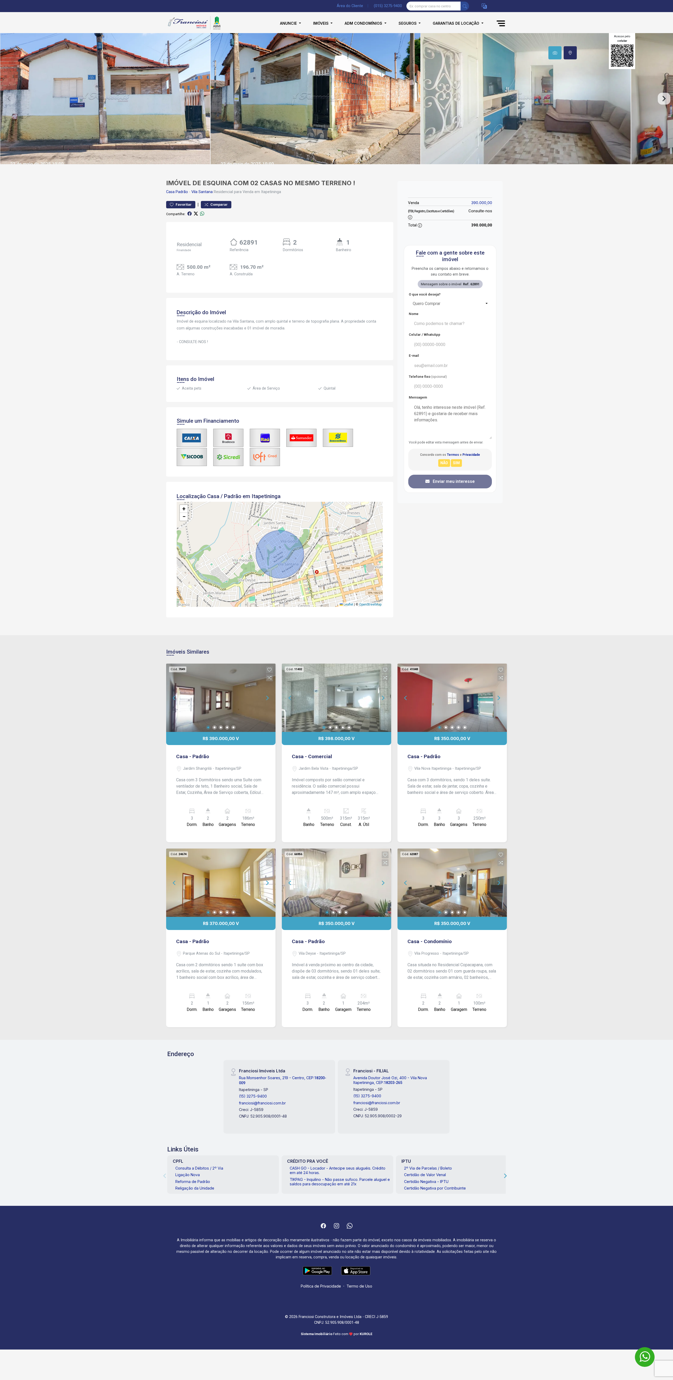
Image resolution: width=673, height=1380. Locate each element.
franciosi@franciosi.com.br (262, 1103)
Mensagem (418, 397)
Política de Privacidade (321, 1286)
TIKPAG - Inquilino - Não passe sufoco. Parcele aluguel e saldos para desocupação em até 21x (340, 1181)
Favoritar (183, 204)
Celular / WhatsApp (424, 335)
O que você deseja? (425, 294)
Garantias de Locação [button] (456, 23)
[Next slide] (664, 98)
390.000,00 (481, 202)
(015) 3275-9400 (388, 6)
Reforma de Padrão (192, 1181)
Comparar (219, 204)
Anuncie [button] (289, 23)
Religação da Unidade (194, 1188)
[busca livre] (465, 6)
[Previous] (174, 698)
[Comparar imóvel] (269, 677)
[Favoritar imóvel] (269, 669)
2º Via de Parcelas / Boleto (428, 1168)
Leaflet (348, 604)
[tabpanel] (336, 98)
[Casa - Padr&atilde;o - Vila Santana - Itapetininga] (192, 23)
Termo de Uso (359, 1286)
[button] (484, 6)
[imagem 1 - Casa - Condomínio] (452, 883)
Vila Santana (202, 192)
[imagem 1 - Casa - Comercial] (336, 698)
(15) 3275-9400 (253, 1096)
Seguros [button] (408, 23)
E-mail (414, 356)
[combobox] (450, 303)
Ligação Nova (187, 1174)
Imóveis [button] (321, 23)
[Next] (267, 698)
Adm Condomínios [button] (364, 23)
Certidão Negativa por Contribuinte (435, 1188)
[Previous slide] (9, 98)
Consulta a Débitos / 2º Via (199, 1168)
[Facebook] (323, 1226)
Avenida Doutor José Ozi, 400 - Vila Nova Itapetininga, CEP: (390, 1080)
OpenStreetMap (370, 604)
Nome (414, 314)
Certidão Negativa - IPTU (426, 1181)
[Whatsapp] (349, 1226)
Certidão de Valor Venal (425, 1174)
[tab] (555, 52)
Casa (170, 192)
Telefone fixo (428, 377)
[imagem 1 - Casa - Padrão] (221, 698)
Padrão (182, 192)
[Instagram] (336, 1226)
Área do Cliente (350, 6)
